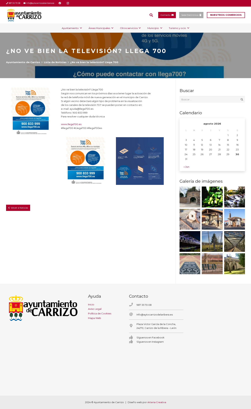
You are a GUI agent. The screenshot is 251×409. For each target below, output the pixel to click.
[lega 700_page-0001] (30, 111)
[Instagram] (68, 3)
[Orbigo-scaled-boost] (234, 197)
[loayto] (24, 15)
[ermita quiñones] (234, 219)
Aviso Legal (94, 308)
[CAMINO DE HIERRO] (234, 241)
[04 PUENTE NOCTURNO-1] (190, 241)
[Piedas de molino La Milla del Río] (190, 219)
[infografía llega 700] (140, 161)
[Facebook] (60, 3)
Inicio (91, 304)
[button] (151, 15)
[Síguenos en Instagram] (133, 342)
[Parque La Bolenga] (212, 241)
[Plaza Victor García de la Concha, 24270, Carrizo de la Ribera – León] (133, 326)
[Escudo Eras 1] (190, 263)
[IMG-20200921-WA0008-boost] (212, 197)
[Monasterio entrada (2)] (234, 263)
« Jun (186, 166)
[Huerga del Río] (212, 219)
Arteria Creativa (156, 402)
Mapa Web (94, 318)
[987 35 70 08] (133, 305)
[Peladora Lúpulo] (212, 263)
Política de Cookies (99, 313)
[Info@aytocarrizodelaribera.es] (133, 315)
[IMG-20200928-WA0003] (190, 197)
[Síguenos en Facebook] (133, 337)
